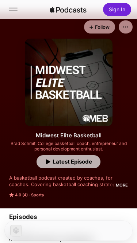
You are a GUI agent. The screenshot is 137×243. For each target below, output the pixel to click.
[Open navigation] (13, 9)
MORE (122, 185)
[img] (68, 9)
